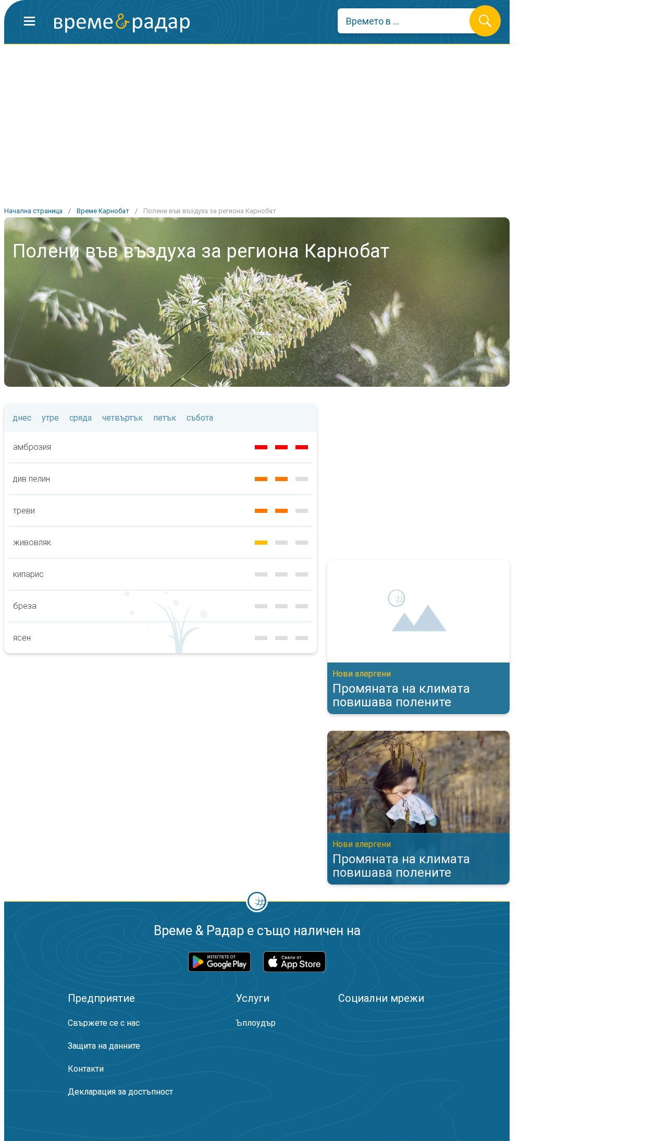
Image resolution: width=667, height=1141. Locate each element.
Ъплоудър (256, 1023)
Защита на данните (104, 1046)
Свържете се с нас (104, 1023)
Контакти (86, 1069)
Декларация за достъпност (120, 1092)
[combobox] (411, 20)
